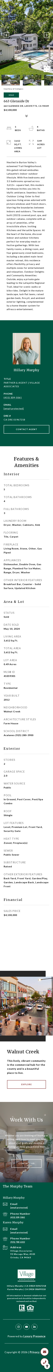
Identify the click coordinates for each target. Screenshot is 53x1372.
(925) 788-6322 (17, 1242)
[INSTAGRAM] (18, 1327)
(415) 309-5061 (13, 397)
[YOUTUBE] (26, 1327)
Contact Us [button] (26, 1163)
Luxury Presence (34, 1336)
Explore (26, 1084)
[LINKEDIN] (34, 1327)
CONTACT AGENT (26, 429)
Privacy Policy (39, 1352)
